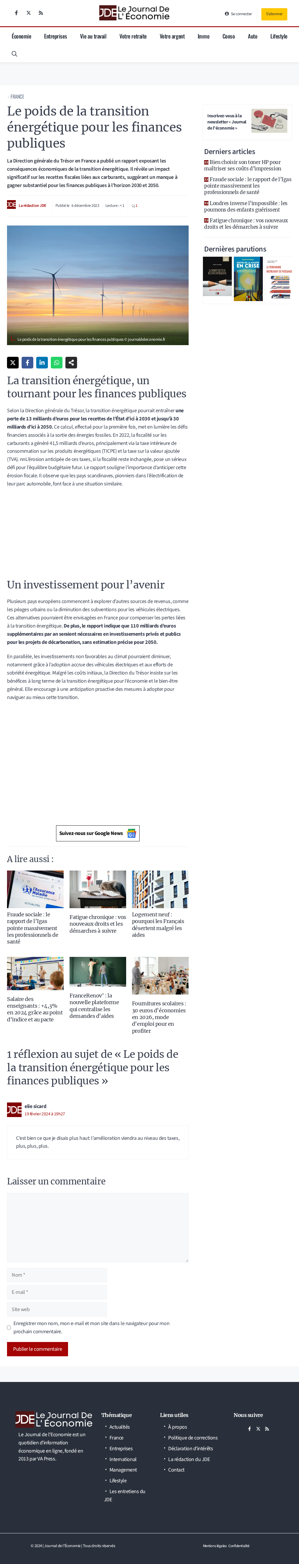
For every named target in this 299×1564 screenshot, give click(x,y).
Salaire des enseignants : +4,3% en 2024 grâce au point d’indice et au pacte (34, 1009)
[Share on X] (13, 362)
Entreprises (55, 36)
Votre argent (172, 36)
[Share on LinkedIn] (42, 362)
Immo (203, 36)
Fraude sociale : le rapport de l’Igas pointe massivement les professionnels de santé (32, 928)
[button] (14, 53)
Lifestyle (278, 36)
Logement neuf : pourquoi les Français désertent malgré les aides (158, 924)
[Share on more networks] (71, 362)
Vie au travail (93, 36)
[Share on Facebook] (27, 362)
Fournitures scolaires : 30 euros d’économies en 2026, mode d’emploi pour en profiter (159, 1017)
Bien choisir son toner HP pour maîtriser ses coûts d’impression (242, 165)
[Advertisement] (98, 535)
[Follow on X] (28, 13)
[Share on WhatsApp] (56, 362)
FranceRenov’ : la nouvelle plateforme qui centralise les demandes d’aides (94, 1005)
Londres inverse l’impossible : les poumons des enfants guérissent (246, 206)
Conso (228, 36)
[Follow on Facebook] (16, 13)
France (17, 96)
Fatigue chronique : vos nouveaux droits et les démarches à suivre (97, 924)
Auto (252, 36)
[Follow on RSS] (41, 13)
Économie (21, 36)
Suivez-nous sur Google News (91, 833)
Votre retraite (133, 36)
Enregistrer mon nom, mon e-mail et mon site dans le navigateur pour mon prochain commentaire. (91, 1327)
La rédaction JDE (32, 206)
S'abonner (274, 14)
